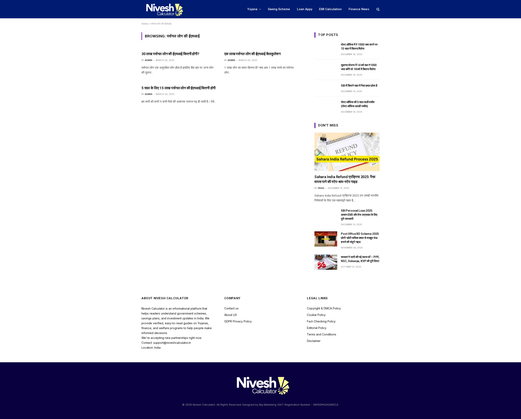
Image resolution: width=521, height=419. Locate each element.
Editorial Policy (316, 328)
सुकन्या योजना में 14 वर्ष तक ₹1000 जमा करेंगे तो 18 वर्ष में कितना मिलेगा (359, 67)
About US (230, 315)
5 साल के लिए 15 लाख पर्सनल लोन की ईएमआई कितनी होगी (178, 88)
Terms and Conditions (321, 334)
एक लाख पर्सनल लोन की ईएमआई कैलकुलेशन (252, 54)
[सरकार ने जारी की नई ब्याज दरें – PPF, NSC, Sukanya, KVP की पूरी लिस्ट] (325, 262)
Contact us (231, 308)
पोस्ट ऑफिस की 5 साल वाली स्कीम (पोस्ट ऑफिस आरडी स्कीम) (357, 104)
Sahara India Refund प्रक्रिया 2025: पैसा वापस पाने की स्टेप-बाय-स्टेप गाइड (344, 179)
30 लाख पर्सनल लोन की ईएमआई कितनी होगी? (170, 54)
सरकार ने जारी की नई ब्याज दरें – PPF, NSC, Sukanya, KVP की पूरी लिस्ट (360, 259)
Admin (148, 60)
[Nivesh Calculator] (162, 9)
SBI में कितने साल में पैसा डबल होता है (359, 85)
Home (144, 23)
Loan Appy (304, 9)
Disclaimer (314, 341)
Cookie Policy (316, 315)
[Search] (378, 9)
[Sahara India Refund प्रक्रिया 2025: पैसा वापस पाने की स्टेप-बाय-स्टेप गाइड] (347, 152)
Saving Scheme (279, 9)
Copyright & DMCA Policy (324, 308)
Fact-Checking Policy (321, 321)
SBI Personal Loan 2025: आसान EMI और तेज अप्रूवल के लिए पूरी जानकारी (359, 214)
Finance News (359, 9)
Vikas (321, 188)
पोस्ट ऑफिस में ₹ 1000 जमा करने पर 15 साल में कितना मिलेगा (359, 46)
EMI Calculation (330, 9)
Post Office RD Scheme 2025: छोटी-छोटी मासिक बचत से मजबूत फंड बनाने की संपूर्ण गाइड (360, 238)
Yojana (252, 9)
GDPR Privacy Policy (238, 321)
